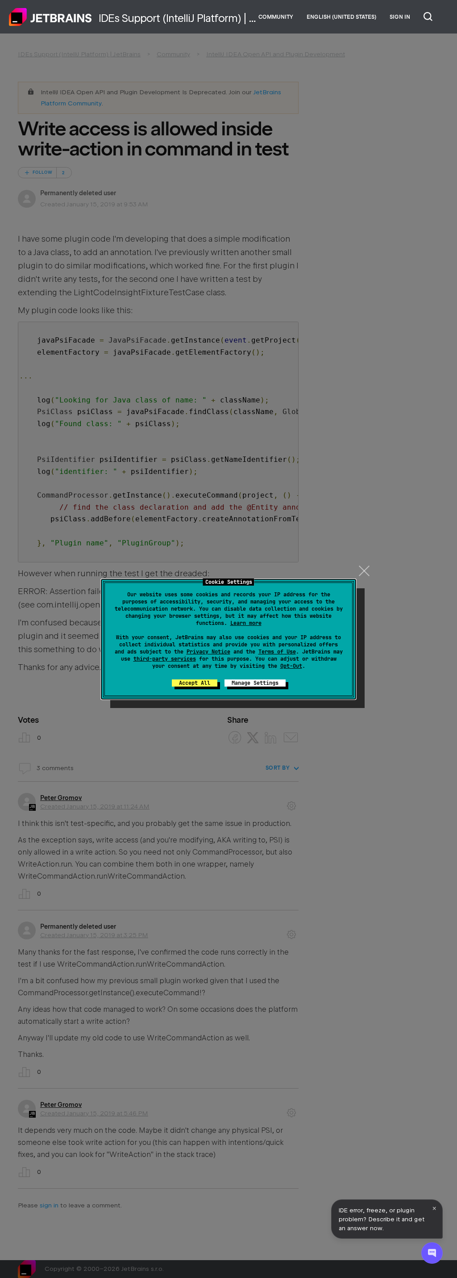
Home (50, 17)
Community (275, 17)
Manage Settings (255, 683)
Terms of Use (277, 651)
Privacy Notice (208, 651)
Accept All (194, 683)
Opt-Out (291, 666)
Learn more (246, 623)
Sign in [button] (400, 17)
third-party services (164, 658)
